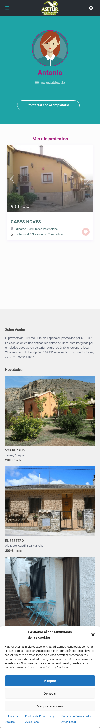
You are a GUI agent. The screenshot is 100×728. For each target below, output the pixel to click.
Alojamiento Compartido (47, 234)
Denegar (50, 693)
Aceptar (50, 681)
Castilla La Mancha (30, 545)
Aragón (19, 455)
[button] (93, 635)
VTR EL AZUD (15, 450)
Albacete (11, 545)
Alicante (20, 229)
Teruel (9, 455)
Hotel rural (22, 234)
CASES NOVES (26, 221)
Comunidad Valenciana (42, 229)
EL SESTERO (14, 540)
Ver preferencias (50, 706)
